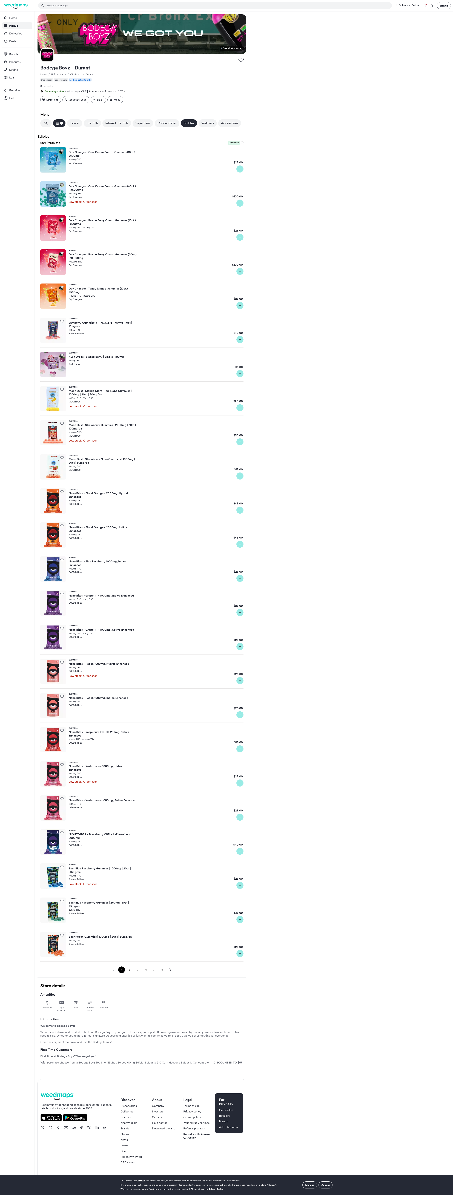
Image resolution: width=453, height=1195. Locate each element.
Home (43, 74)
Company (158, 1106)
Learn (124, 1145)
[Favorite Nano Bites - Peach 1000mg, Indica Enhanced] (62, 696)
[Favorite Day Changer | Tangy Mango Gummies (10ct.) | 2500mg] (62, 287)
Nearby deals (129, 1122)
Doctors (126, 1117)
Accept (325, 1185)
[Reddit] (73, 1127)
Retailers (224, 1115)
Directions (52, 99)
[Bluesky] (89, 1127)
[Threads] (104, 1127)
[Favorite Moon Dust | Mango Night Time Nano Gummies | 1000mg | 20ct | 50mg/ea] (62, 389)
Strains (125, 1134)
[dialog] (226, 1185)
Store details (47, 86)
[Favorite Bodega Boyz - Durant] (241, 59)
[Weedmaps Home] (16, 6)
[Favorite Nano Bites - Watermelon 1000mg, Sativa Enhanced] (62, 799)
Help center (159, 1122)
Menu (117, 99)
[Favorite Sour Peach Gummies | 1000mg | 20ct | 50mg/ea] (62, 935)
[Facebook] (58, 1127)
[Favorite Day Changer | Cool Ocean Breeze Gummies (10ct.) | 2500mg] (62, 150)
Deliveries (127, 1111)
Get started (226, 1110)
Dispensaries (129, 1106)
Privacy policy (192, 1111)
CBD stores (128, 1162)
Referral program (194, 1128)
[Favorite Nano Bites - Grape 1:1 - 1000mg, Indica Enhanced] (62, 594)
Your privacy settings (196, 1122)
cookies (141, 1180)
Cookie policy (192, 1117)
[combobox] (217, 5)
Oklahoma (75, 74)
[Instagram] (50, 1127)
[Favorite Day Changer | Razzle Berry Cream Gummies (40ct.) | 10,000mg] (62, 253)
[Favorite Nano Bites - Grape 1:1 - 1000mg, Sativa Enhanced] (62, 628)
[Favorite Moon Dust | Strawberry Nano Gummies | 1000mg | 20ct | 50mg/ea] (62, 457)
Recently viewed (131, 1156)
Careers (157, 1117)
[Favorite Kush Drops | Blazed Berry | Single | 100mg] (62, 355)
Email (100, 99)
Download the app (163, 1128)
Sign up (444, 5)
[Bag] (431, 5)
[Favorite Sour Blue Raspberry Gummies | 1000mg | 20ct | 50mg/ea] (62, 867)
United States (58, 74)
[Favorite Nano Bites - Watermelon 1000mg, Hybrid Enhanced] (62, 764)
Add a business (228, 1127)
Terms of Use (198, 1189)
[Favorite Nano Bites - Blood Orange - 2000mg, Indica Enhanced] (62, 526)
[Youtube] (66, 1127)
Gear (124, 1151)
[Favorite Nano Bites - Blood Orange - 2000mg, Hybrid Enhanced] (62, 492)
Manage (309, 1185)
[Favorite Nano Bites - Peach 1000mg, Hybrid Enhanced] (62, 662)
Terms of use (191, 1106)
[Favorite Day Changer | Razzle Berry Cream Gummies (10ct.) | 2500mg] (62, 219)
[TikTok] (81, 1127)
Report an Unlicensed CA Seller (197, 1135)
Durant (89, 74)
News (124, 1139)
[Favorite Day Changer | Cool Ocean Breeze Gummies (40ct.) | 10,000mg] (62, 185)
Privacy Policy (216, 1189)
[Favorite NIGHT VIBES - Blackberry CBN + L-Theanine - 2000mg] (62, 833)
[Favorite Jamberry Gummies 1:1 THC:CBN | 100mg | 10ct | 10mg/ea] (62, 321)
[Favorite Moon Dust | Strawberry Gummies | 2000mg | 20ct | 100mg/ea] (62, 423)
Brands (125, 1128)
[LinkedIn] (97, 1127)
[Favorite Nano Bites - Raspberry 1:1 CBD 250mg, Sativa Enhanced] (62, 730)
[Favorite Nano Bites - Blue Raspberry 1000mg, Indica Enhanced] (62, 560)
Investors (157, 1111)
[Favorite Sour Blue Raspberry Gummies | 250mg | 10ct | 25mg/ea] (62, 901)
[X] (42, 1127)
